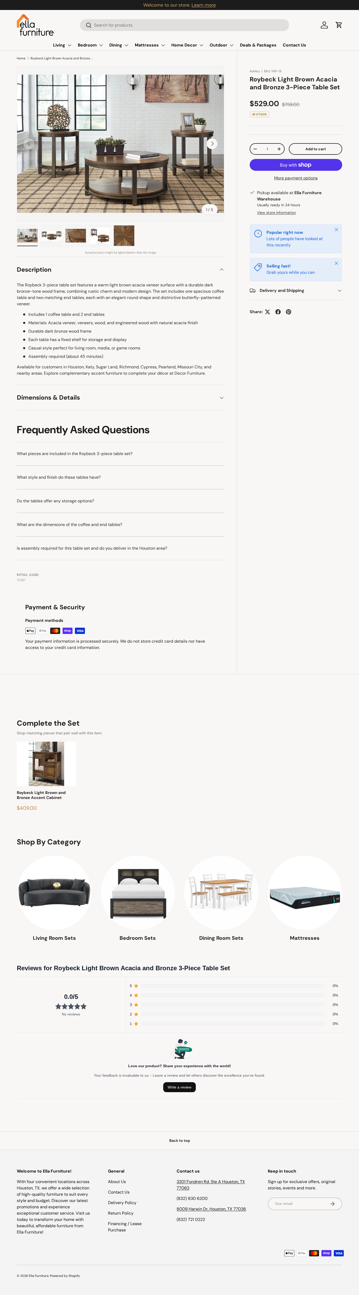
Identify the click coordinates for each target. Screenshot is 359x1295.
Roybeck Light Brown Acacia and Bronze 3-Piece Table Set (62, 58)
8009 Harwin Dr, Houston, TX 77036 (211, 1209)
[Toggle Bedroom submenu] (101, 45)
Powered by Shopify (65, 1276)
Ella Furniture (39, 1276)
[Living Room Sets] (54, 892)
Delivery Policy (122, 1202)
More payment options (296, 178)
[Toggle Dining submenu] (126, 45)
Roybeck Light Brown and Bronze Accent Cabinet (41, 795)
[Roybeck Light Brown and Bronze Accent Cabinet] (46, 764)
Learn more (204, 5)
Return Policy (121, 1213)
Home (21, 58)
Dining (115, 45)
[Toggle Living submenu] (69, 45)
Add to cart (315, 149)
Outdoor (218, 45)
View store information (276, 212)
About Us (117, 1181)
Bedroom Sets (138, 938)
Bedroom (87, 45)
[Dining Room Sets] (221, 892)
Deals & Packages (258, 45)
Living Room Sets (54, 938)
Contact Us (294, 45)
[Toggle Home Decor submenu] (201, 45)
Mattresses (147, 45)
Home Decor (184, 45)
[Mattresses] (305, 892)
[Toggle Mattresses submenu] (163, 45)
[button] (339, 25)
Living (59, 45)
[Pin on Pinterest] (288, 312)
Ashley (255, 71)
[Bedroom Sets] (138, 892)
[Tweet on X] (267, 312)
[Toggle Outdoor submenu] (231, 45)
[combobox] (184, 25)
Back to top (179, 1140)
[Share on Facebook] (278, 312)
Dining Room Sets (221, 938)
